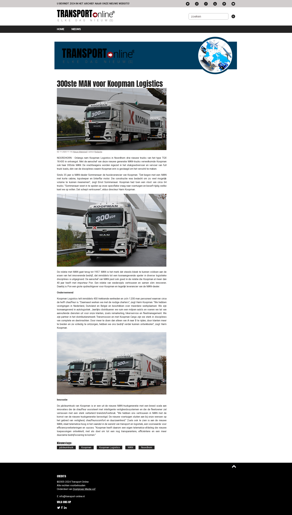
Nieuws (76, 29)
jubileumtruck (66, 447)
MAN (130, 447)
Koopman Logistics (109, 447)
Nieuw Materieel (80, 152)
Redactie (98, 152)
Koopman (86, 447)
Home (60, 29)
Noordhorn (146, 447)
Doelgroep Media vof (84, 489)
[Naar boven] (234, 466)
